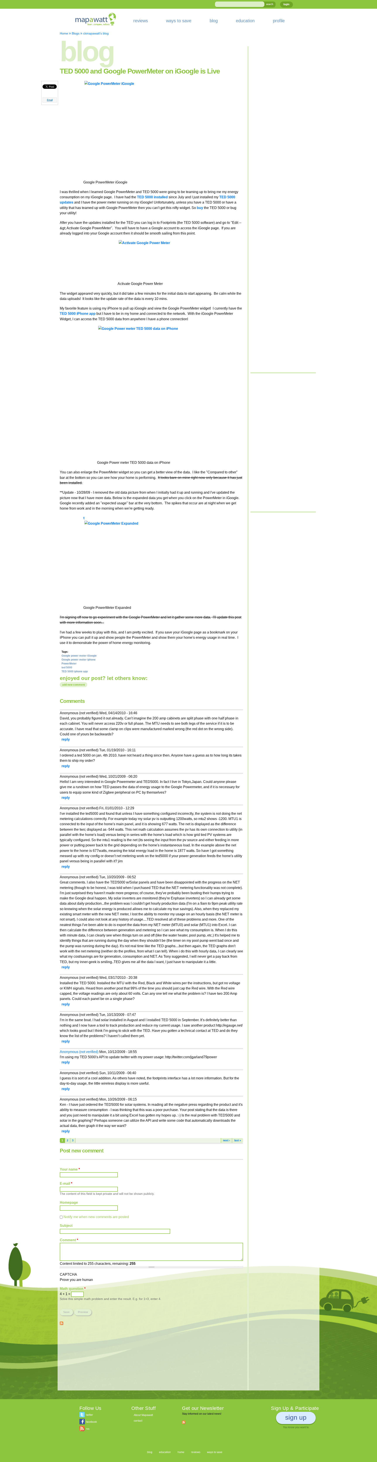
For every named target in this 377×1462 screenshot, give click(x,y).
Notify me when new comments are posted (96, 1217)
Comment (69, 1240)
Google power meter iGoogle (79, 655)
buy (200, 208)
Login (286, 4)
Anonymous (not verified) (79, 1052)
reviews (140, 20)
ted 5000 (67, 667)
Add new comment (73, 684)
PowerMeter (69, 663)
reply (66, 739)
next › (226, 1140)
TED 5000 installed (152, 197)
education (245, 20)
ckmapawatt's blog (96, 33)
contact (138, 1420)
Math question (73, 1289)
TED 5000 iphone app (75, 671)
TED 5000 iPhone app (78, 313)
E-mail (66, 1183)
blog (214, 20)
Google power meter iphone (79, 659)
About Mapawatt (143, 1415)
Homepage (69, 1202)
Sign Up (296, 1417)
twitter (89, 1414)
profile (279, 20)
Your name (70, 1169)
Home (64, 33)
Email (50, 100)
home (181, 1452)
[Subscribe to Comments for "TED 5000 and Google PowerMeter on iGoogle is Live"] (61, 1322)
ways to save (178, 20)
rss (87, 1428)
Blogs (75, 33)
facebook (91, 1421)
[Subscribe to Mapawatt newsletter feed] (183, 1422)
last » (237, 1140)
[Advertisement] (151, 1359)
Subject (66, 1225)
